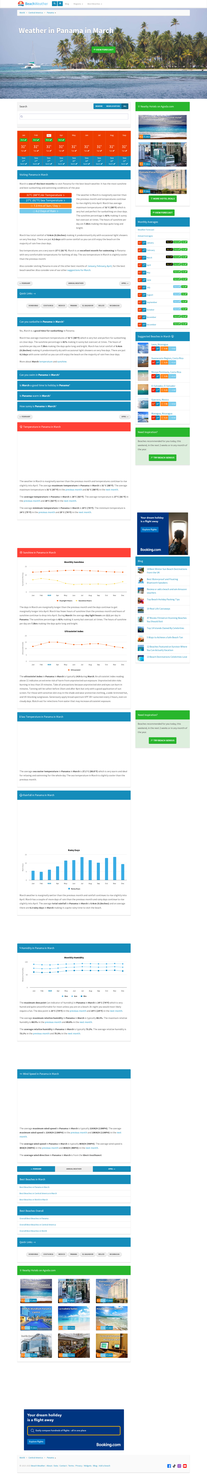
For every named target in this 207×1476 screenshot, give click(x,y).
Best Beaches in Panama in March (34, 1187)
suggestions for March (78, 270)
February (101, 265)
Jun (86, 135)
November (151, 317)
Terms (71, 1465)
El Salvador (87, 305)
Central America (35, 12)
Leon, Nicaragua (159, 344)
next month (112, 489)
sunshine (62, 361)
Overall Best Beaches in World (33, 1230)
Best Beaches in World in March (34, 1199)
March (149, 257)
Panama (50, 12)
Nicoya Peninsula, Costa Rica (166, 371)
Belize (101, 305)
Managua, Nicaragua (161, 413)
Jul (99, 135)
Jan (23, 135)
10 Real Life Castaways (158, 608)
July (148, 287)
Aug (112, 135)
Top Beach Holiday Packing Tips (163, 599)
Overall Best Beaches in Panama (34, 1218)
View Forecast (105, 49)
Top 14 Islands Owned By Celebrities (165, 628)
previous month (73, 489)
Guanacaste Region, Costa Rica (167, 358)
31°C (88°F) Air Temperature (45, 195)
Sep (124, 135)
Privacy (79, 1465)
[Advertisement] (74, 534)
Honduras (33, 305)
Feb (36, 135)
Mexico (61, 305)
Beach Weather (38, 1465)
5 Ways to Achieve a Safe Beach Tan (165, 637)
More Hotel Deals (164, 198)
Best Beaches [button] (94, 3)
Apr (61, 135)
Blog (67, 3)
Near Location (113, 106)
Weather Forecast (146, 229)
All (125, 106)
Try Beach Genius (163, 457)
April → (125, 283)
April (109, 265)
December (151, 324)
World (22, 12)
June (149, 280)
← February (25, 283)
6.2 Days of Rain (45, 211)
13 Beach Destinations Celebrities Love (167, 656)
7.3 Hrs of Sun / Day (46, 205)
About (49, 1465)
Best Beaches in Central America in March (38, 1193)
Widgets (88, 1465)
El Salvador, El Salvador (163, 385)
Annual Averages (145, 236)
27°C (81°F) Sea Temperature (44, 200)
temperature (46, 361)
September (152, 302)
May (74, 135)
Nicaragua (114, 305)
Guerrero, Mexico (160, 399)
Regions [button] (78, 3)
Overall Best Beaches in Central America (38, 1224)
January (92, 265)
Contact (63, 1465)
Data (56, 1465)
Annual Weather (75, 283)
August (150, 294)
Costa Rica (48, 305)
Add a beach (104, 1465)
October (150, 309)
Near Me (99, 106)
